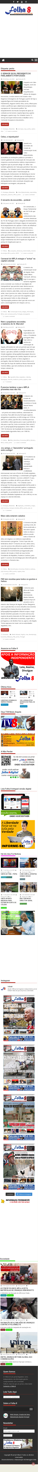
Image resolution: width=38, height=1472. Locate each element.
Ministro (33, 440)
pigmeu (25, 379)
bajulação (20, 506)
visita (29, 379)
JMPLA (28, 440)
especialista (33, 192)
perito (29, 129)
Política (5, 251)
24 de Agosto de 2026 (8, 1286)
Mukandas (12, 129)
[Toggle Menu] (31, 1409)
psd (29, 508)
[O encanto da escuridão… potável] (12, 207)
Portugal (19, 314)
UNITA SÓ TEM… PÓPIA (9, 874)
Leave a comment (12, 131)
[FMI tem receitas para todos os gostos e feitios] (12, 588)
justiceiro (10, 194)
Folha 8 (3, 1329)
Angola (23, 634)
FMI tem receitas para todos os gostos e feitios (19, 580)
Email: (5, 1428)
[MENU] (36, 60)
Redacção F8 (21, 79)
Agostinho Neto (14, 377)
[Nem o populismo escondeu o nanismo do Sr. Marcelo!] (12, 330)
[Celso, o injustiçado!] (12, 143)
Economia (23, 440)
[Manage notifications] (33, 1463)
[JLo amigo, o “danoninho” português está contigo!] (12, 457)
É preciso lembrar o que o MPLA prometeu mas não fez (15, 388)
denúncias (19, 251)
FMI (14, 637)
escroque (20, 129)
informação (30, 312)
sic (31, 508)
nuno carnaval (8, 314)
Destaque (5, 129)
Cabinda (28, 377)
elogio (33, 506)
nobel (6, 442)
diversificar (16, 440)
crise (26, 634)
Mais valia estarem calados (13, 516)
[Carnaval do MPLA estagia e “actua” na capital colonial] (12, 267)
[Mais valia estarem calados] (12, 522)
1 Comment (8, 382)
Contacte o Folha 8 (9, 1386)
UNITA (17, 253)
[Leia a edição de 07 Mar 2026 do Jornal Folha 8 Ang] (19, 1166)
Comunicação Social (15, 312)
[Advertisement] (19, 37)
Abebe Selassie (16, 634)
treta (23, 571)
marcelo (10, 379)
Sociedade (4, 908)
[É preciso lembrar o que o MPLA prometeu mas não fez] (12, 396)
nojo (25, 129)
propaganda (26, 314)
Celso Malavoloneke (23, 192)
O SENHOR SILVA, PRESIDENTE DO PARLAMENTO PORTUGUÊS (16, 74)
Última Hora (4, 704)
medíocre (15, 379)
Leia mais (5, 124)
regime (19, 571)
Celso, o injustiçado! (10, 137)
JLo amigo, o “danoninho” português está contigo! (17, 449)
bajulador (22, 377)
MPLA (15, 194)
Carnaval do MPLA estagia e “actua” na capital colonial (18, 259)
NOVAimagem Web (30, 1460)
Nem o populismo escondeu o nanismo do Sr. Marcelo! (13, 323)
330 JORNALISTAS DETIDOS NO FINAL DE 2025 (27, 701)
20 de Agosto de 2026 (8, 1354)
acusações (13, 251)
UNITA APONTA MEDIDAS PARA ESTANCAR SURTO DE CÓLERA (8, 902)
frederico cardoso (30, 569)
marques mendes (14, 508)
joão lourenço (5, 508)
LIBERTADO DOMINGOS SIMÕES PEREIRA (9, 701)
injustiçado (4, 194)
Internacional (23, 904)
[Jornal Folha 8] (2, 59)
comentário (27, 506)
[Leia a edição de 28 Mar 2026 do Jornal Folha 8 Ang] (19, 1018)
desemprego (32, 634)
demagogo (4, 379)
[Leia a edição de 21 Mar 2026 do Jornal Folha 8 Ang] (19, 1067)
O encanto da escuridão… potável (15, 200)
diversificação (14, 569)
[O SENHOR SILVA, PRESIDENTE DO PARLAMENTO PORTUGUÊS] (12, 82)
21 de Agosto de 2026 (8, 1320)
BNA (11, 440)
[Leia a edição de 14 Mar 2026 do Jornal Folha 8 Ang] (19, 1117)
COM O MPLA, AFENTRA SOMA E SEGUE (28, 875)
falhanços (9, 637)
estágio (24, 312)
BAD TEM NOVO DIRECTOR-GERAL (26, 900)
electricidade (26, 251)
